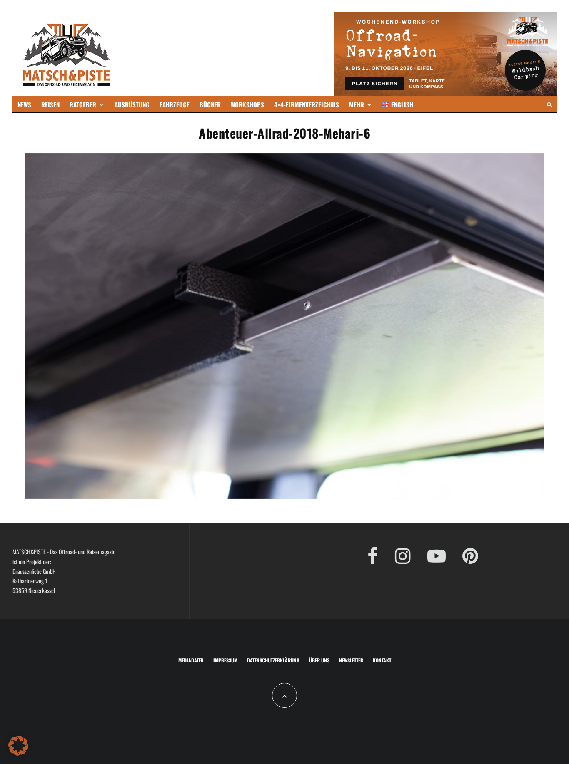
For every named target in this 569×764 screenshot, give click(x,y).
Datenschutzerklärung (273, 660)
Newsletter (351, 660)
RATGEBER (83, 104)
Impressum (225, 660)
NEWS (24, 104)
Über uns (319, 660)
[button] (18, 745)
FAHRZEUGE (175, 104)
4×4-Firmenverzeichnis (306, 104)
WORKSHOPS (247, 104)
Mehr (356, 104)
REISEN (50, 104)
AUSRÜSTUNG (132, 104)
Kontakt (382, 660)
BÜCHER (210, 104)
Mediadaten (191, 660)
